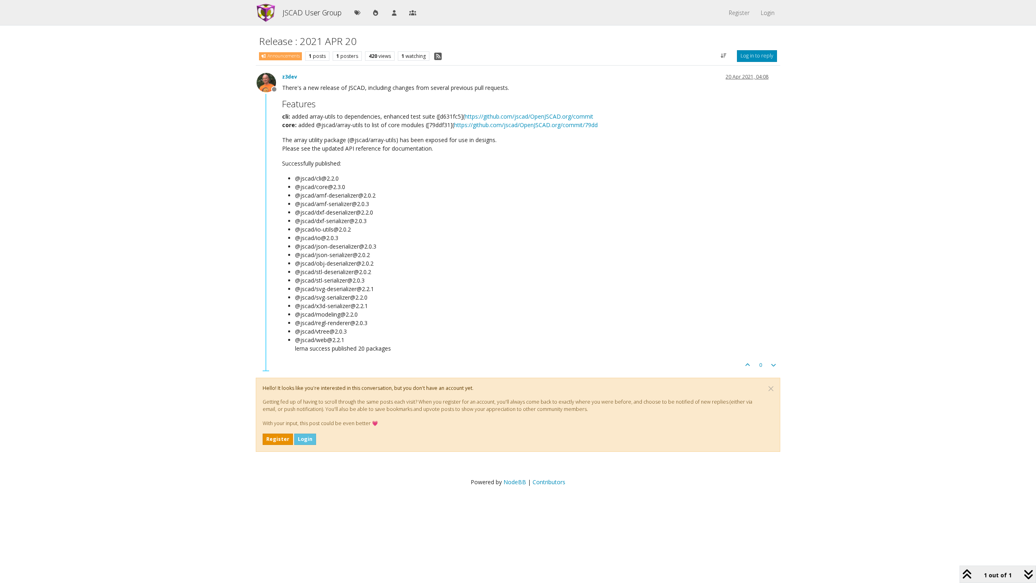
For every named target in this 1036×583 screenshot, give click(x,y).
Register (277, 439)
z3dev (289, 76)
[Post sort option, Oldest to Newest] (723, 56)
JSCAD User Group (312, 12)
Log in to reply (757, 55)
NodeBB (514, 482)
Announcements (283, 56)
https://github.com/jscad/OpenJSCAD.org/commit (529, 116)
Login (305, 439)
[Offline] (269, 82)
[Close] (771, 388)
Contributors (549, 482)
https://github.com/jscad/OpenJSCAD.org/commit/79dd (526, 125)
